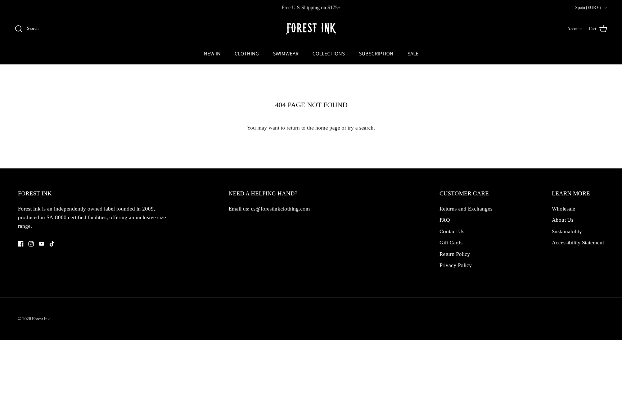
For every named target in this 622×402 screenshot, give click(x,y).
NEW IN (212, 53)
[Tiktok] (52, 244)
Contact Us (452, 231)
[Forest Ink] (311, 29)
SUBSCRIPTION (376, 53)
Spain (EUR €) (588, 7)
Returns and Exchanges (466, 209)
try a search (361, 128)
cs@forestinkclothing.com (280, 209)
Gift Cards (451, 242)
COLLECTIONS (328, 53)
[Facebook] (20, 244)
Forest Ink (41, 318)
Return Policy (455, 254)
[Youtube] (41, 244)
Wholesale (563, 209)
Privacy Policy (456, 265)
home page (327, 128)
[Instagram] (31, 244)
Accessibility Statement (578, 242)
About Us (562, 220)
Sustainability (567, 231)
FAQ (445, 220)
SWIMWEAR (285, 53)
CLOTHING (247, 53)
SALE (413, 53)
